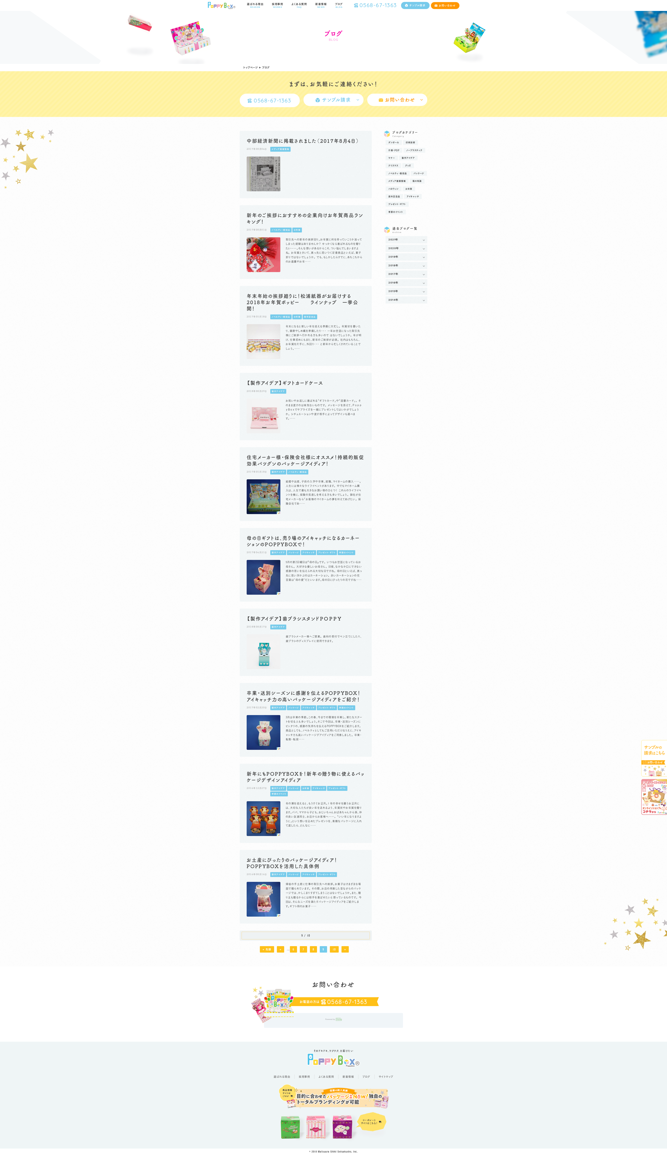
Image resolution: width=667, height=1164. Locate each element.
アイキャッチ (413, 196)
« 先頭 (267, 949)
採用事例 (304, 1076)
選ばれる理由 (282, 1076)
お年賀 (408, 189)
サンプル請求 (417, 5)
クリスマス (393, 166)
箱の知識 (417, 181)
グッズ (408, 166)
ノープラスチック (414, 150)
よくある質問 (326, 1076)
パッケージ (419, 173)
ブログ (366, 1076)
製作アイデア (408, 158)
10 (334, 949)
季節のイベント (395, 212)
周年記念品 (394, 196)
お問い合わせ (447, 5)
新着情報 (348, 1076)
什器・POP (394, 150)
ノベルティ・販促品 (397, 173)
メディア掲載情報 (397, 181)
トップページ (250, 67)
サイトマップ (386, 1076)
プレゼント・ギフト (397, 204)
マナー (391, 158)
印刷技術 (410, 142)
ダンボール (393, 142)
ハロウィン (393, 189)
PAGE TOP (653, 1158)
